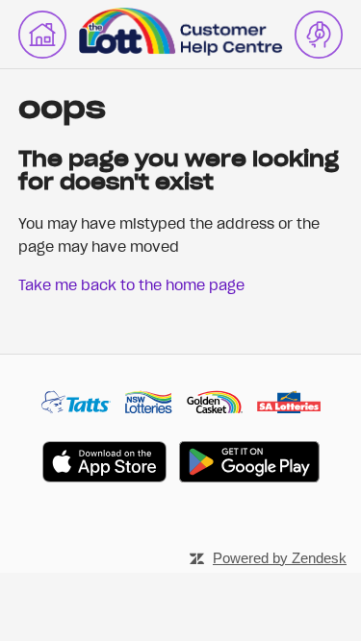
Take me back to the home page (131, 284)
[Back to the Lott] (42, 35)
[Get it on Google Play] (249, 464)
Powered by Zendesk (280, 558)
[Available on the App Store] (104, 464)
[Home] (180, 50)
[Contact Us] (319, 35)
